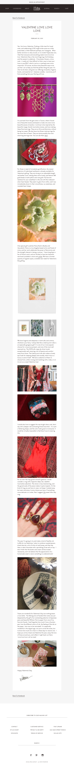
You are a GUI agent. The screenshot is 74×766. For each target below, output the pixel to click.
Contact (14, 726)
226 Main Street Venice (58, 730)
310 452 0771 (58, 733)
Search (56, 8)
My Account (14, 730)
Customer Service (37, 726)
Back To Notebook (19, 18)
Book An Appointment (37, 2)
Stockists (14, 733)
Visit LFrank (58, 726)
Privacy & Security (37, 730)
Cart (66, 8)
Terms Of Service (37, 733)
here (46, 135)
